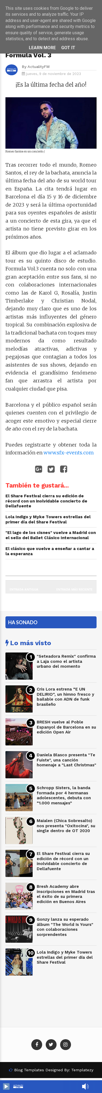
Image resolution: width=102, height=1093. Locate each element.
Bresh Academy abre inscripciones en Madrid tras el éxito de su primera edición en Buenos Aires (66, 894)
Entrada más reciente (74, 589)
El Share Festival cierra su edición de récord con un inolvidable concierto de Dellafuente (63, 861)
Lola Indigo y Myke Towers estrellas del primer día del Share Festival (65, 957)
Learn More (42, 47)
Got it (68, 47)
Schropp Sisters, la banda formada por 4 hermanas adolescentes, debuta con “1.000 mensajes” (64, 795)
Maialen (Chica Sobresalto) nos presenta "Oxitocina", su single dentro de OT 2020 (66, 825)
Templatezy (82, 1070)
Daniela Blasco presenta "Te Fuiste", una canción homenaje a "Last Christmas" (66, 759)
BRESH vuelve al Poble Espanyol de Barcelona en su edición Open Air (66, 727)
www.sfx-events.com (69, 452)
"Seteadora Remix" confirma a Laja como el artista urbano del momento (66, 661)
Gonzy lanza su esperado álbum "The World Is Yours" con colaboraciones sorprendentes (65, 927)
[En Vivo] (6, 1086)
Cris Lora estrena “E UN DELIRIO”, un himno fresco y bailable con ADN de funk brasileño (65, 697)
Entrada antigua (24, 589)
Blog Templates (29, 1070)
